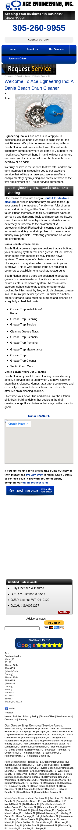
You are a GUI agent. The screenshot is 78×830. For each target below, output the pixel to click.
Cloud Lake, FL (57, 774)
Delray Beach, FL (46, 789)
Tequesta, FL (34, 762)
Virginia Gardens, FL (47, 816)
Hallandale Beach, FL (38, 755)
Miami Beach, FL (30, 819)
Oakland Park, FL (33, 740)
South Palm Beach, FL (16, 783)
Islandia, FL (15, 828)
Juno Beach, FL (25, 765)
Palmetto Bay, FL (14, 825)
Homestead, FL (49, 825)
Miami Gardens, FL (38, 798)
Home (12, 49)
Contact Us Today (39, 40)
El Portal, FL (24, 810)
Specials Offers (18, 58)
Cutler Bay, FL (32, 825)
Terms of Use (47, 716)
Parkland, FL (30, 728)
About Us (32, 49)
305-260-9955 (39, 28)
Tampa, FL (41, 828)
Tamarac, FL (58, 734)
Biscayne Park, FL (48, 807)
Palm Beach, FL (47, 771)
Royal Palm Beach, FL (57, 777)
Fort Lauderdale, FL (34, 743)
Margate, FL (43, 731)
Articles (16, 716)
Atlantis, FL (46, 780)
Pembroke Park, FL (15, 755)
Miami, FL (14, 819)
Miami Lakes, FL (13, 813)
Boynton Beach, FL (19, 786)
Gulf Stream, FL (27, 789)
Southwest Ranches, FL (57, 749)
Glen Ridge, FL (40, 774)
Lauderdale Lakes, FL (57, 743)
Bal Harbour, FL (31, 804)
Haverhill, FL (23, 774)
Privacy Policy (30, 716)
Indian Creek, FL (13, 807)
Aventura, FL (56, 798)
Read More (64, 612)
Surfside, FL (30, 807)
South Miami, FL (44, 822)
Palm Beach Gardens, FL (49, 765)
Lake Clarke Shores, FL (31, 777)
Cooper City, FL (13, 752)
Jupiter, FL (10, 765)
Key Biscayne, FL (49, 819)
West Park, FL (53, 752)
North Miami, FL (13, 804)
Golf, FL (54, 786)
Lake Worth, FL (61, 780)
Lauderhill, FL (12, 746)
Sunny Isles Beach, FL (29, 801)
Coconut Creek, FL (49, 728)
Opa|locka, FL (64, 810)
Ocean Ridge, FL (39, 786)
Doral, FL (9, 816)
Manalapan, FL (52, 783)
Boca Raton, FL (25, 792)
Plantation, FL (41, 746)
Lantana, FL (36, 783)
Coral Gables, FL (25, 822)
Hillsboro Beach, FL (39, 734)
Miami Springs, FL (25, 816)
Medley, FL (66, 813)
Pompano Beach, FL (62, 731)
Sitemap (22, 719)
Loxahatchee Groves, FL (48, 792)
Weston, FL (57, 746)
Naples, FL (28, 828)
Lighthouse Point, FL (16, 734)
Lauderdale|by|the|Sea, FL (36, 737)
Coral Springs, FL (26, 731)
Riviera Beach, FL (49, 768)
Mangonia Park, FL (28, 771)
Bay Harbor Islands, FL (53, 804)
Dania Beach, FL (42, 76)
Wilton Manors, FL (53, 740)
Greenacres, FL (29, 780)
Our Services (56, 49)
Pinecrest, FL (62, 822)
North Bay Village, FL (43, 810)
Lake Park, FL (30, 768)
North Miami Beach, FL (55, 801)
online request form (35, 482)
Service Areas (23, 76)
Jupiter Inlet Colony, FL (55, 762)
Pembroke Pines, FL (33, 752)
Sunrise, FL (27, 746)
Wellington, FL (12, 780)
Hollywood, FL (35, 749)
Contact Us (11, 719)
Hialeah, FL (30, 813)
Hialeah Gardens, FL (48, 813)
